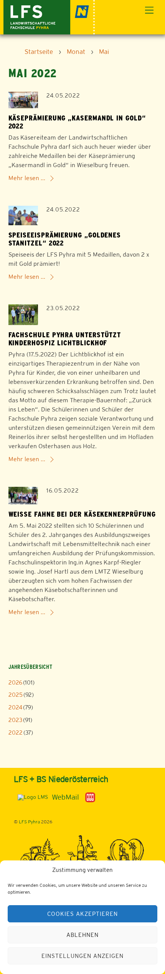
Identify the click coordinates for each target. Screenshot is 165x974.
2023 (15, 720)
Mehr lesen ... (26, 178)
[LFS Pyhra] (49, 16)
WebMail (65, 797)
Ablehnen (82, 935)
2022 (15, 732)
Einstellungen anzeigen (82, 956)
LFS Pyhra (29, 821)
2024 (15, 707)
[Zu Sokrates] (90, 797)
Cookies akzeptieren (82, 914)
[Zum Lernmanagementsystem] (31, 797)
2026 (15, 682)
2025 (15, 694)
